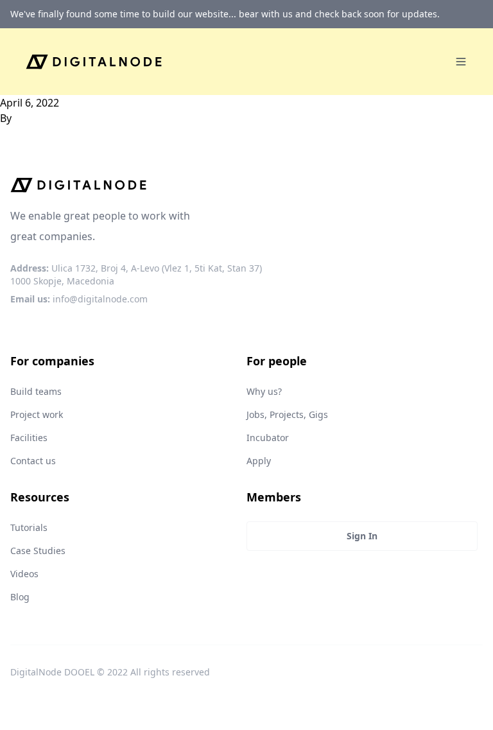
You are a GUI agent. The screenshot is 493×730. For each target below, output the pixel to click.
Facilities (29, 437)
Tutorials (29, 527)
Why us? (264, 391)
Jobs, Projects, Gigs (287, 414)
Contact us (33, 461)
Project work (36, 414)
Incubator (267, 437)
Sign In (362, 536)
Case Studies (37, 550)
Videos (24, 574)
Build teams (36, 391)
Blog (20, 597)
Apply (258, 461)
